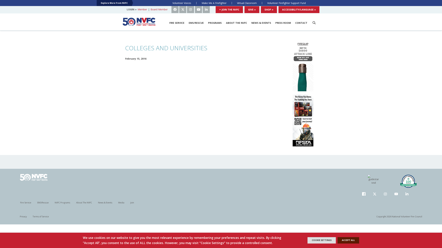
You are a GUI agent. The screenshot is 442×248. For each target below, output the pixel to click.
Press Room (283, 22)
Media (121, 202)
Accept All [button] (348, 240)
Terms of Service (41, 216)
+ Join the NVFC (229, 9)
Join (132, 202)
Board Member (159, 9)
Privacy (23, 216)
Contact (301, 22)
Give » (252, 9)
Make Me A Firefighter (214, 3)
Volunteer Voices (181, 3)
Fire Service (176, 22)
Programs (215, 22)
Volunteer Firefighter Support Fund (286, 3)
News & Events (261, 22)
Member (142, 9)
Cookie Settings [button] (322, 240)
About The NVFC (236, 22)
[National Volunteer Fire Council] (139, 21)
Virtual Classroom (247, 3)
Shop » (269, 9)
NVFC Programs (62, 202)
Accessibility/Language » (299, 9)
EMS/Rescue (196, 22)
